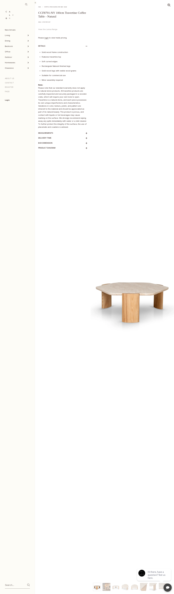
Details (41, 46)
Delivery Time (44, 138)
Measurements (45, 133)
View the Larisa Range (47, 29)
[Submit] (28, 585)
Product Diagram (46, 148)
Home (39, 6)
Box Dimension (45, 143)
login (46, 38)
